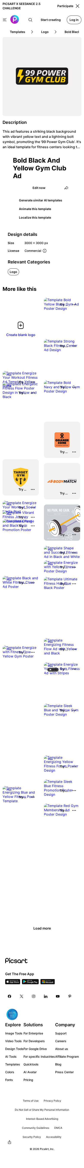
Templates (12, 1064)
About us (61, 1049)
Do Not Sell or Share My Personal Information (42, 1109)
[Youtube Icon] (57, 996)
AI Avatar (30, 1072)
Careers (60, 1041)
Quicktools (31, 1064)
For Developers (34, 1041)
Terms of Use (31, 1100)
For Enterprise (33, 1033)
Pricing (28, 1080)
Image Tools (13, 1033)
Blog (58, 1064)
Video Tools (13, 1041)
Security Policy (32, 1136)
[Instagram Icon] (33, 996)
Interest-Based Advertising (42, 1118)
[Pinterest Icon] (69, 996)
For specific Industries (39, 1056)
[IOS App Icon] (12, 983)
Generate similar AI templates (40, 200)
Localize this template (35, 217)
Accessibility (53, 1136)
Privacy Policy (52, 1100)
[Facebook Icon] (9, 996)
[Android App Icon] (30, 983)
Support (61, 1033)
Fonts (9, 1080)
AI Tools (11, 1056)
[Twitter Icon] (21, 996)
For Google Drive (35, 1049)
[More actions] (74, 304)
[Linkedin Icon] (45, 996)
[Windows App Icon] (47, 983)
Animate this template (35, 209)
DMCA (58, 1127)
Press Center (64, 1072)
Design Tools (14, 1049)
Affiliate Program (67, 1056)
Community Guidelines (35, 1127)
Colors (9, 1072)
